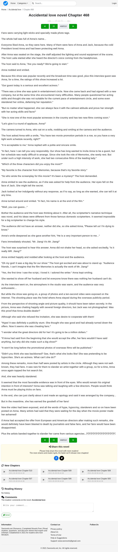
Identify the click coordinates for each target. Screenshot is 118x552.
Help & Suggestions (59, 538)
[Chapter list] (54, 26)
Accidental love (15, 10)
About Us (54, 532)
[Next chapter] (73, 26)
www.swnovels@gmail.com (69, 541)
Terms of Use (56, 535)
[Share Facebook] (56, 458)
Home (13, 3)
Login (114, 3)
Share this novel (60, 446)
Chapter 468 (29, 10)
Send (7, 515)
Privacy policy (56, 529)
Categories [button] (21, 3)
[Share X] (61, 458)
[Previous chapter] (45, 26)
